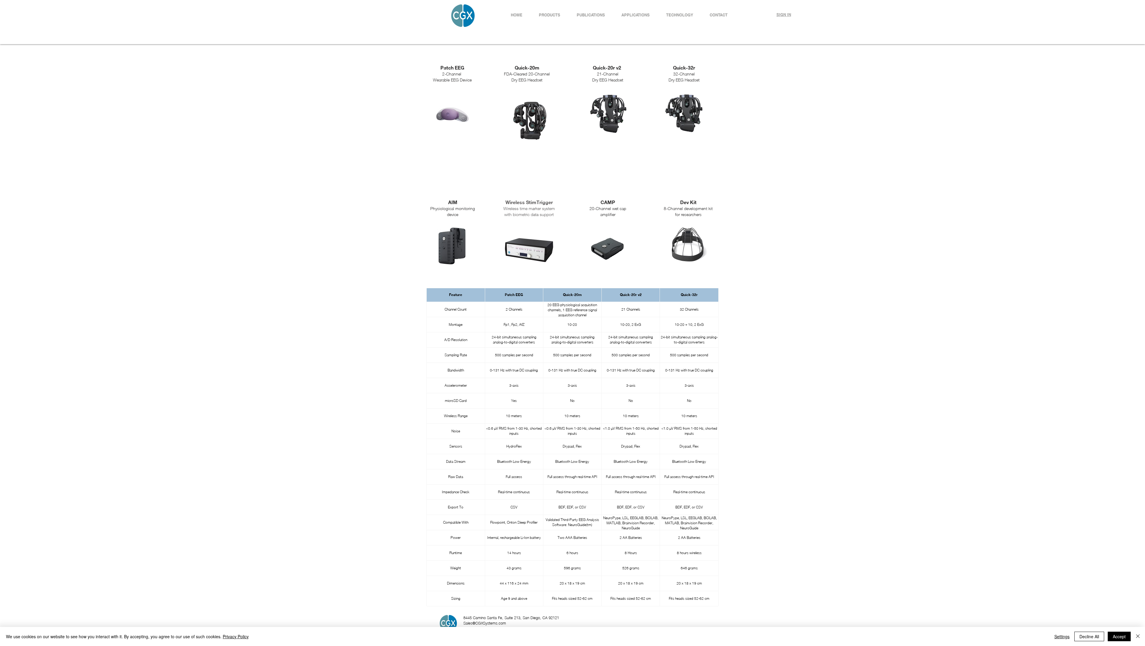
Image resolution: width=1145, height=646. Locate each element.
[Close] (1137, 636)
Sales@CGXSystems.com (484, 623)
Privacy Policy (236, 636)
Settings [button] (1062, 636)
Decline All (1089, 636)
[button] (635, 15)
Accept (1119, 636)
